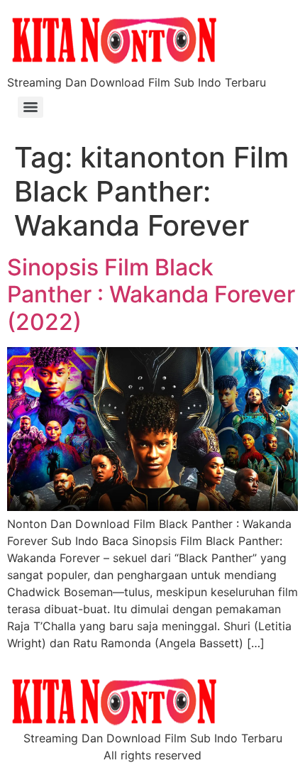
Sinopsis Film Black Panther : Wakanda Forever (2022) (151, 294)
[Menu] (30, 107)
